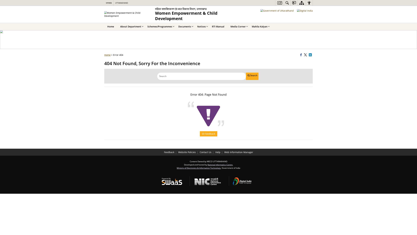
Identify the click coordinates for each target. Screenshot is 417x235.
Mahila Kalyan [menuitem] (259, 26)
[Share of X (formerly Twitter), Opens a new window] (306, 55)
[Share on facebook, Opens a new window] (301, 55)
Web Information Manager (238, 152)
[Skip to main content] (279, 3)
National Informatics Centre (220, 164)
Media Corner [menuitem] (238, 26)
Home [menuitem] (110, 26)
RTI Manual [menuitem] (218, 26)
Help (217, 152)
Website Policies (187, 152)
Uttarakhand (121, 3)
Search (253, 75)
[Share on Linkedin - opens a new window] (311, 55)
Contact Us (205, 152)
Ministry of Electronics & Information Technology (199, 168)
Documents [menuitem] (184, 26)
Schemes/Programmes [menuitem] (159, 26)
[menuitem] (287, 3)
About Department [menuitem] (130, 26)
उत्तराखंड (109, 3)
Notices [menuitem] (201, 26)
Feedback (209, 133)
